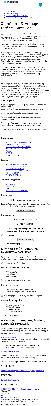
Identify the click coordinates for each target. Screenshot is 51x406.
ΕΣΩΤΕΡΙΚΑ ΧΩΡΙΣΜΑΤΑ (17, 191)
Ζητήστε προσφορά (8, 337)
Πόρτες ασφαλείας (17, 371)
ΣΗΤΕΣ (9, 153)
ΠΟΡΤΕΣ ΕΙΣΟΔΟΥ (14, 173)
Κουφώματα (5, 371)
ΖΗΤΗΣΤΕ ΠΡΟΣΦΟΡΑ (10, 398)
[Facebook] (40, 5)
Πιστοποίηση (14, 380)
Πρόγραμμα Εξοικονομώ (25, 210)
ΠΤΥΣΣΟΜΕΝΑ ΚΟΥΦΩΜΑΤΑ (18, 147)
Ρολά (42, 371)
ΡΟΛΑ (8, 151)
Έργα (3, 380)
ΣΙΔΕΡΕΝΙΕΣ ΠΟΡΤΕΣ (15, 169)
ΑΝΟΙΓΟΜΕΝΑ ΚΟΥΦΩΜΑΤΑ (18, 142)
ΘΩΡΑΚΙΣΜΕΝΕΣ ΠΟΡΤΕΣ (17, 164)
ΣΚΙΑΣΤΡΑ (10, 188)
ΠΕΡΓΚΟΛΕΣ (11, 186)
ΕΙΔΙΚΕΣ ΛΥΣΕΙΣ (13, 155)
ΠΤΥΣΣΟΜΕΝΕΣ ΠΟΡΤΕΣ (17, 167)
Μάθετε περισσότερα (25, 239)
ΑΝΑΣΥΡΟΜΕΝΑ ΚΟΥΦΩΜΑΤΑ (19, 149)
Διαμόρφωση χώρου (32, 371)
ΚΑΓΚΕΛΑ (10, 184)
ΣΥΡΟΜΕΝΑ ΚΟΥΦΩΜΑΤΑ (17, 145)
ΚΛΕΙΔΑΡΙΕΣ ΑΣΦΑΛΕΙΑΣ (17, 171)
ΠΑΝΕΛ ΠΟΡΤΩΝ (13, 175)
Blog (7, 380)
